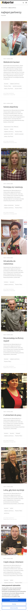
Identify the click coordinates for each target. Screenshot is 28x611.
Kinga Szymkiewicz (10, 93)
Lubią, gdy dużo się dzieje (13, 490)
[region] (14, 597)
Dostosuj (14, 604)
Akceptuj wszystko (14, 600)
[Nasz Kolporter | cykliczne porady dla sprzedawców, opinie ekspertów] (7, 2)
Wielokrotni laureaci (11, 62)
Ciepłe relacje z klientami (13, 562)
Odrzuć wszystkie (14, 608)
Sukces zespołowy (10, 107)
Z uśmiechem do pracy (12, 415)
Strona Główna (4, 7)
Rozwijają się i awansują (13, 187)
